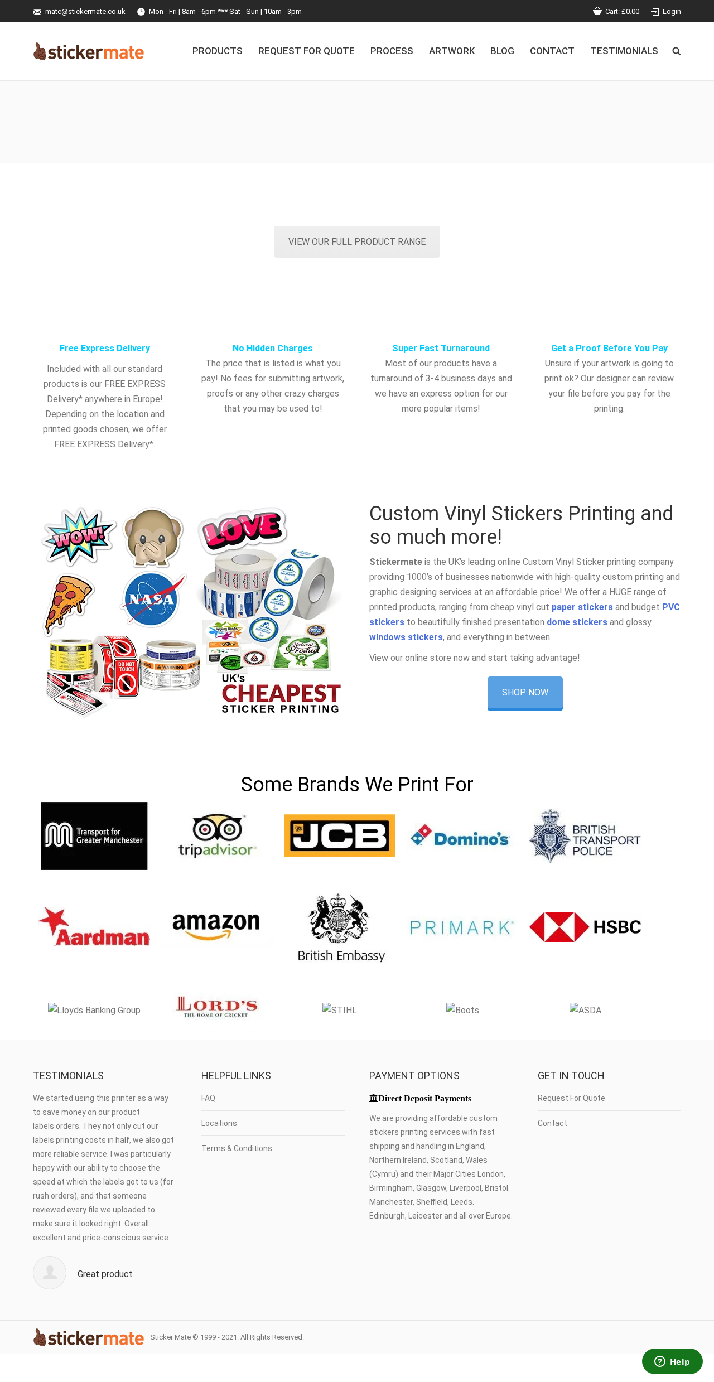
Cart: (622, 11)
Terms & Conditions (236, 1148)
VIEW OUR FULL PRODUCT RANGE (357, 241)
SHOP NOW (525, 692)
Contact (552, 1123)
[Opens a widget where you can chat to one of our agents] (672, 1362)
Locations (219, 1123)
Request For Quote (571, 1098)
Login (672, 11)
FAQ (208, 1098)
